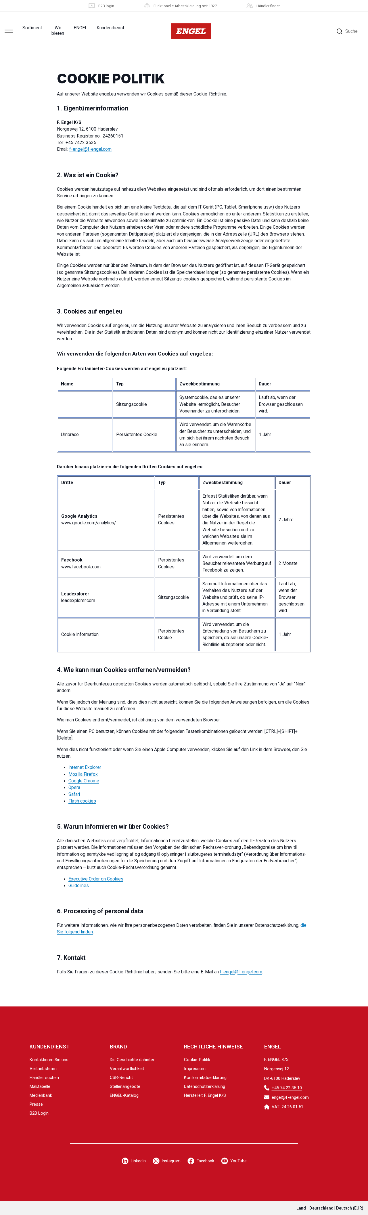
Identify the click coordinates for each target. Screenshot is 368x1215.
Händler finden (268, 6)
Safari (74, 794)
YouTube (238, 1161)
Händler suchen (44, 1077)
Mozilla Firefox (83, 774)
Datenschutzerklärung (204, 1086)
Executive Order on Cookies (95, 879)
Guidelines (78, 885)
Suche (351, 31)
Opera (74, 787)
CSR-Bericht (121, 1077)
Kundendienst (110, 27)
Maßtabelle (40, 1086)
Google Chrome (83, 781)
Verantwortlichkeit (127, 1068)
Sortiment (32, 27)
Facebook (205, 1161)
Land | (329, 1208)
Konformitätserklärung (205, 1077)
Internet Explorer (84, 767)
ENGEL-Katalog (124, 1095)
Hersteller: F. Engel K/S (205, 1095)
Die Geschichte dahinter (132, 1059)
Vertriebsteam (43, 1068)
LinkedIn (138, 1161)
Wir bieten (57, 30)
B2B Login (39, 1113)
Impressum (195, 1068)
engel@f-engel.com (290, 1097)
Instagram (171, 1161)
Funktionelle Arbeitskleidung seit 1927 (185, 6)
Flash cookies (82, 801)
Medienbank (41, 1095)
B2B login (106, 6)
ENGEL (80, 27)
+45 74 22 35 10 (287, 1087)
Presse (36, 1104)
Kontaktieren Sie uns (49, 1059)
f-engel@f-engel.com (90, 149)
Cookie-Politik (197, 1059)
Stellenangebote (125, 1086)
